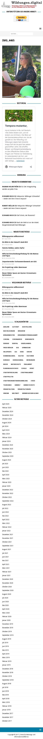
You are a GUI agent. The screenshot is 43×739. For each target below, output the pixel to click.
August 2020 (6, 594)
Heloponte (7, 352)
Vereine (6, 393)
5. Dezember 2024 (9, 269)
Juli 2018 (5, 687)
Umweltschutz (29, 385)
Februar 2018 (6, 706)
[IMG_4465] (21, 96)
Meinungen (30, 360)
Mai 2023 (5, 471)
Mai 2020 (5, 605)
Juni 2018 (5, 691)
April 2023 (5, 475)
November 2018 (7, 672)
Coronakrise (17, 339)
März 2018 (6, 702)
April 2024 (5, 430)
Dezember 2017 (7, 713)
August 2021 (6, 549)
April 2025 (5, 404)
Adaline (6, 327)
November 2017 (7, 717)
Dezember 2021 (7, 534)
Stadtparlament (27, 372)
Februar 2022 (6, 527)
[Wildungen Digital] (21, 7)
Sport (32, 368)
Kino (22, 352)
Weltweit (15, 393)
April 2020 (5, 609)
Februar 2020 (6, 616)
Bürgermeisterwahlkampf (27, 335)
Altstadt (15, 327)
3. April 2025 (7, 239)
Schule (24, 368)
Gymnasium (26, 347)
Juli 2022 (5, 508)
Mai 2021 (5, 560)
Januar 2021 (6, 575)
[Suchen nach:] (21, 34)
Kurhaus (6, 360)
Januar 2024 (6, 441)
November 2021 (7, 538)
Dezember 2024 (7, 411)
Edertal (15, 343)
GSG (17, 347)
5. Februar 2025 (8, 244)
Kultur (21, 356)
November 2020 (7, 583)
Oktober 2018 (7, 676)
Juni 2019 (5, 646)
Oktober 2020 (7, 587)
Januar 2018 (6, 710)
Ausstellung (27, 327)
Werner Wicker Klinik (30, 393)
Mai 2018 (5, 695)
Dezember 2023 (7, 445)
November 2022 (7, 493)
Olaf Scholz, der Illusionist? (26, 215)
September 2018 (7, 680)
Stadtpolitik (8, 376)
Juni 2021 (5, 557)
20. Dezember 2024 (9, 258)
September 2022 (7, 501)
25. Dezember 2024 (9, 250)
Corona (6, 339)
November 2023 (7, 449)
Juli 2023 (5, 463)
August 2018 (6, 683)
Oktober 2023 (7, 452)
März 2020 (6, 613)
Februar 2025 (6, 408)
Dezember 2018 (7, 669)
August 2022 (6, 504)
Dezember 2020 (7, 579)
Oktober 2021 (7, 542)
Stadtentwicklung (10, 372)
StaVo (33, 381)
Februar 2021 (6, 572)
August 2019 (6, 639)
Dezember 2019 (7, 624)
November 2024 (7, 415)
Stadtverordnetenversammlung (15, 381)
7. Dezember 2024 (9, 264)
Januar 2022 (6, 531)
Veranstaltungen (24, 389)
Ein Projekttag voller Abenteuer (14, 267)
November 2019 (7, 628)
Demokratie (29, 339)
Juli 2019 (5, 643)
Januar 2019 (6, 665)
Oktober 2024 (7, 419)
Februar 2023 (6, 482)
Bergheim (21, 331)
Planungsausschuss (10, 368)
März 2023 (6, 478)
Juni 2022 (5, 512)
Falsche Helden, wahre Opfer (13, 248)
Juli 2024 (5, 426)
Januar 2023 (6, 486)
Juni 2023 (5, 467)
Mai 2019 (5, 650)
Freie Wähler (8, 347)
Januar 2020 (6, 620)
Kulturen (30, 356)
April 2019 (5, 654)
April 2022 (5, 519)
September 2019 (7, 635)
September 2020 (7, 590)
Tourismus (7, 385)
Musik (5, 364)
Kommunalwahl (9, 356)
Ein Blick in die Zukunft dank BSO (15, 242)
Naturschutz (16, 364)
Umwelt (17, 385)
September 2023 (7, 456)
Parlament (28, 364)
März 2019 (6, 657)
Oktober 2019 (7, 631)
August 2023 (6, 460)
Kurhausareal (18, 360)
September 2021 (7, 546)
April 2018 (5, 698)
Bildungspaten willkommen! (13, 236)
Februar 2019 (6, 661)
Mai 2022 (5, 516)
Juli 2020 (5, 598)
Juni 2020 (5, 602)
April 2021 (5, 564)
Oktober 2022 (7, 497)
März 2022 (6, 523)
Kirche (29, 352)
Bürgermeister (9, 335)
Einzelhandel (26, 343)
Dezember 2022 (7, 490)
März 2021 (6, 568)
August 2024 (6, 422)
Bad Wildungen (9, 331)
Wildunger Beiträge (21, 283)
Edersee (6, 343)
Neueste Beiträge (22, 232)
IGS (16, 352)
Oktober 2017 (7, 721)
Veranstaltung (9, 389)
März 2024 (6, 434)
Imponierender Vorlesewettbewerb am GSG (19, 261)
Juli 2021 (5, 553)
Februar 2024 (6, 437)
